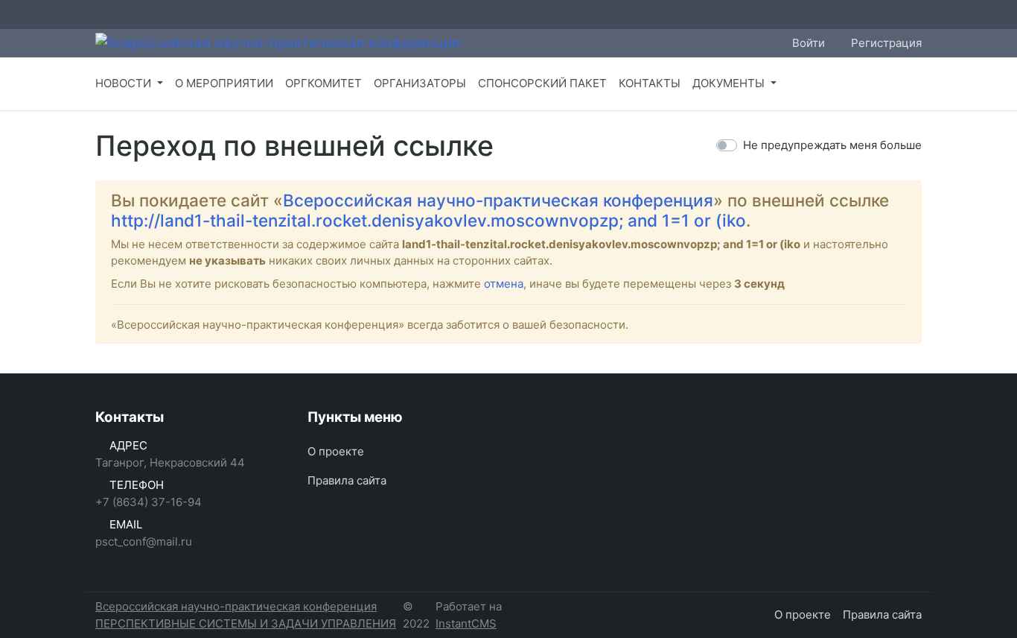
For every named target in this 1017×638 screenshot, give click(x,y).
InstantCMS (466, 623)
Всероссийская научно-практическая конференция (498, 200)
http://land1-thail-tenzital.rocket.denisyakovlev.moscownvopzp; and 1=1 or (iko (428, 220)
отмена (503, 284)
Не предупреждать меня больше (832, 145)
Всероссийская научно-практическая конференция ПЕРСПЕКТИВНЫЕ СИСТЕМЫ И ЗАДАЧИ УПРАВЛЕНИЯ (245, 615)
